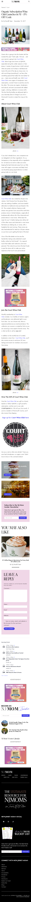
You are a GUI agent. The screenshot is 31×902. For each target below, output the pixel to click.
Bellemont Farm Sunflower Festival (14, 653)
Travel (16, 775)
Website (6, 615)
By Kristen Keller (8, 490)
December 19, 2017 (20, 21)
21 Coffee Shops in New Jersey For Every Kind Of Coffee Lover (15, 561)
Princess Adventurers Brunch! (13, 666)
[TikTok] (13, 821)
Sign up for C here (15, 417)
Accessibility (4, 873)
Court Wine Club (6, 199)
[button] (12, 567)
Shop (2, 885)
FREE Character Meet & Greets (13, 672)
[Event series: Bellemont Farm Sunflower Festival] (13, 651)
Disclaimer (4, 875)
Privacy (3, 877)
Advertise (4, 867)
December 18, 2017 (16, 471)
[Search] (29, 1)
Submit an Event (6, 881)
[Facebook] (3, 821)
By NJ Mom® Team (7, 21)
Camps (10, 775)
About (3, 865)
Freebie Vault (24, 777)
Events (3, 775)
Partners (3, 869)
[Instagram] (8, 821)
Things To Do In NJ (13, 484)
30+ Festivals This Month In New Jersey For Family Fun (18, 730)
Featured (3, 7)
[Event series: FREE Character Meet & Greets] (13, 670)
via (17, 151)
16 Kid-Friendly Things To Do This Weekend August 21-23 (18, 723)
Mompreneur (12, 464)
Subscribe (4, 883)
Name (6, 604)
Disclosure (4, 879)
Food (8, 7)
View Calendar (4, 675)
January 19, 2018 (19, 490)
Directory (6, 777)
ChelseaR (6, 471)
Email (6, 610)
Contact (3, 887)
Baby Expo (15, 777)
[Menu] (2, 1)
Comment (7, 588)
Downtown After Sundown (12, 647)
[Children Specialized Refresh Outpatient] (15, 49)
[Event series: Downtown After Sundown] (14, 645)
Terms (3, 871)
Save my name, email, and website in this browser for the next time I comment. (15, 623)
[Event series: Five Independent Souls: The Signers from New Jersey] (14, 657)
